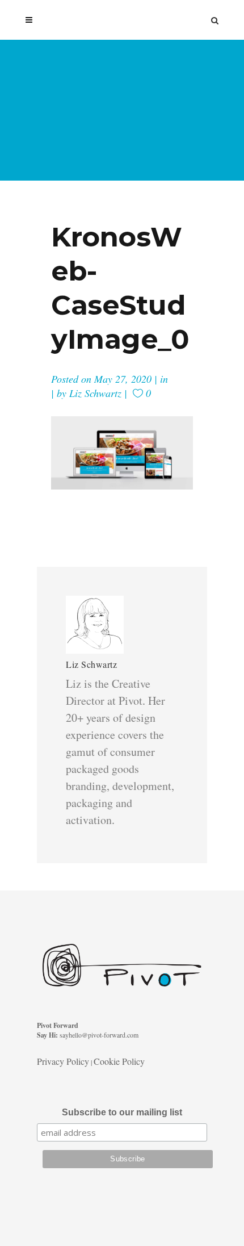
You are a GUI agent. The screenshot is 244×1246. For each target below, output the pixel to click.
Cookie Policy (119, 1061)
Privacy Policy (63, 1061)
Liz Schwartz (95, 393)
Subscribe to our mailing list (122, 1112)
